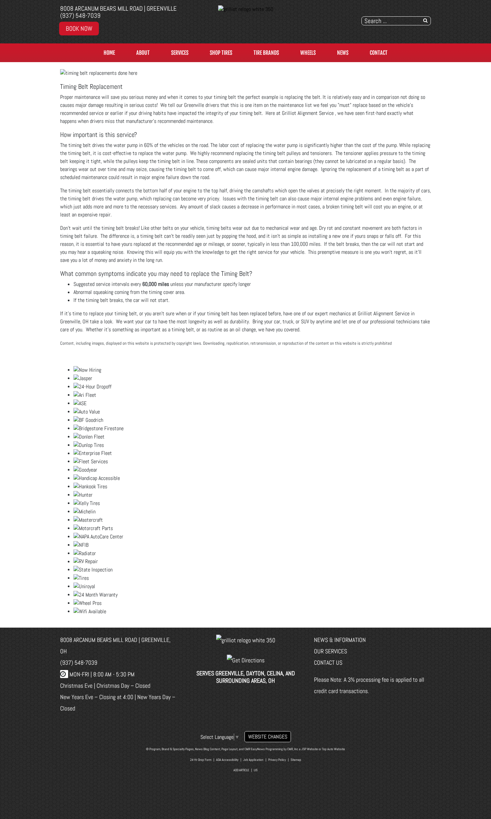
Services (179, 52)
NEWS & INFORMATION (340, 640)
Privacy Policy (277, 760)
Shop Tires (221, 52)
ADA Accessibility (227, 760)
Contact (378, 52)
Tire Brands (266, 52)
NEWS (342, 52)
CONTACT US (328, 662)
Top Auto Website (333, 749)
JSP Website (309, 749)
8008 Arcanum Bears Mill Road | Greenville (118, 8)
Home (109, 52)
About (143, 52)
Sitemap (296, 760)
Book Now (79, 28)
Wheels (308, 52)
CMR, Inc (292, 749)
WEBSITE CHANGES (267, 736)
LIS (256, 770)
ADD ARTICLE (241, 770)
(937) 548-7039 (80, 15)
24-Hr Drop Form (200, 760)
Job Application (253, 760)
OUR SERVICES (330, 651)
